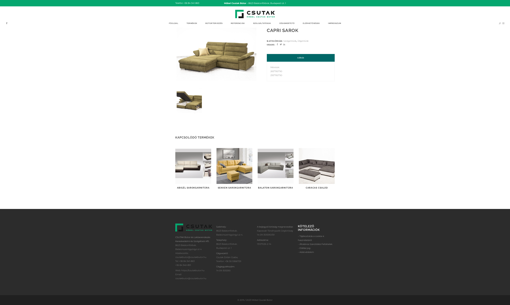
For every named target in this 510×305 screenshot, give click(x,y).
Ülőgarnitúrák (303, 41)
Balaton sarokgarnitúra (275, 188)
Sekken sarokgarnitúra (234, 188)
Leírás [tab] (300, 58)
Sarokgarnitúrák (289, 41)
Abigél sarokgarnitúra (193, 188)
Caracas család (317, 188)
